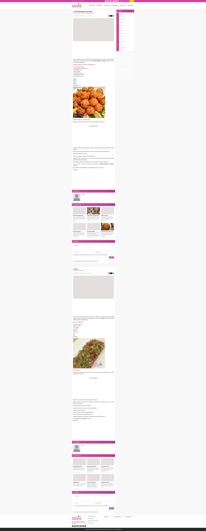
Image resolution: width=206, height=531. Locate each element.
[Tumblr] (116, 1)
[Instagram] (108, 1)
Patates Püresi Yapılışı (91, 482)
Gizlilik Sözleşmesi (118, 529)
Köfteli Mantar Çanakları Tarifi (93, 215)
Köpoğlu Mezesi (76, 482)
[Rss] (118, 1)
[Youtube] (112, 1)
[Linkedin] (110, 1)
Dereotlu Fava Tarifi (105, 466)
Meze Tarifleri (79, 270)
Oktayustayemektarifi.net (100, 529)
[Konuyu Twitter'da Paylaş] (111, 16)
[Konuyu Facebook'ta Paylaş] (109, 16)
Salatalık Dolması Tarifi (77, 466)
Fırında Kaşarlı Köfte (77, 231)
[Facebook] (105, 1)
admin (83, 194)
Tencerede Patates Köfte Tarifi (107, 231)
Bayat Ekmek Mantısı (91, 231)
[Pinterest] (113, 1)
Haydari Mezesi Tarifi (105, 482)
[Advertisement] (93, 49)
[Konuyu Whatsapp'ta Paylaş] (113, 16)
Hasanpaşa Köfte (104, 215)
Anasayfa (75, 270)
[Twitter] (107, 1)
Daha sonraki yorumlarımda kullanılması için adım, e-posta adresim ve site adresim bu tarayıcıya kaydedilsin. (91, 254)
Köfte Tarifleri (77, 15)
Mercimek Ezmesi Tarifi (91, 466)
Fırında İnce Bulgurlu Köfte (78, 215)
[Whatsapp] (115, 1)
